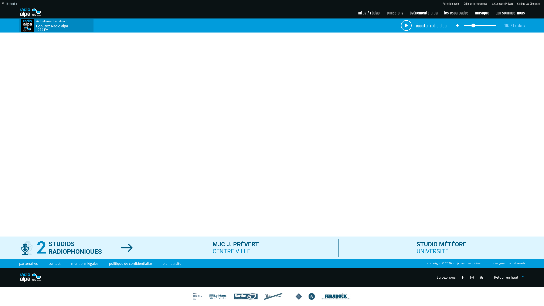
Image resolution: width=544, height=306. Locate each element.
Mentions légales (84, 263)
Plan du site (172, 263)
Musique (482, 12)
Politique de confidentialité (130, 263)
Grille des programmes (475, 3)
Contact (54, 263)
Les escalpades (456, 12)
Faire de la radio (451, 3)
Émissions (395, 12)
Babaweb (518, 263)
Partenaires (28, 263)
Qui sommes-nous (510, 12)
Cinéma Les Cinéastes (528, 3)
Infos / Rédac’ (369, 12)
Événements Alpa (424, 12)
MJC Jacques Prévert (502, 3)
